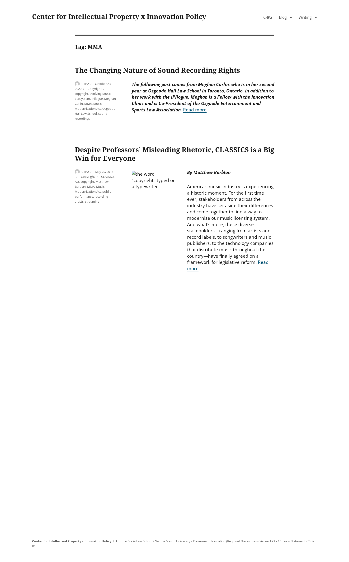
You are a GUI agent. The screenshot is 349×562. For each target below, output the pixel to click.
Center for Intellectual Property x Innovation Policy (119, 16)
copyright (81, 93)
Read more (195, 110)
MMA (88, 103)
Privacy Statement (293, 541)
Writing (305, 17)
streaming (92, 201)
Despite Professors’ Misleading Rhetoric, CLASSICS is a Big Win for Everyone (174, 153)
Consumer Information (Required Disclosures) (225, 541)
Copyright (95, 89)
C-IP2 (267, 17)
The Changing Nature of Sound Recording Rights (157, 70)
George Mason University (172, 541)
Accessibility (268, 541)
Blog (283, 17)
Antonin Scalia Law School (134, 541)
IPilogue (97, 98)
